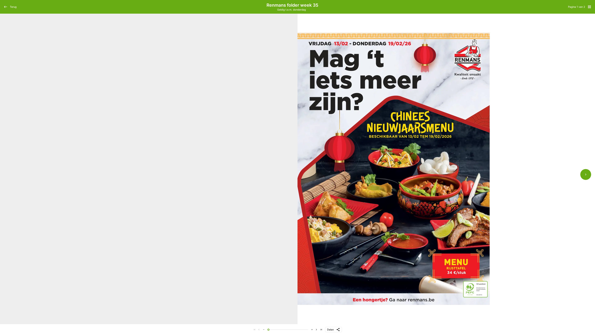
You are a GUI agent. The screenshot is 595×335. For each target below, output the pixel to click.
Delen (330, 329)
